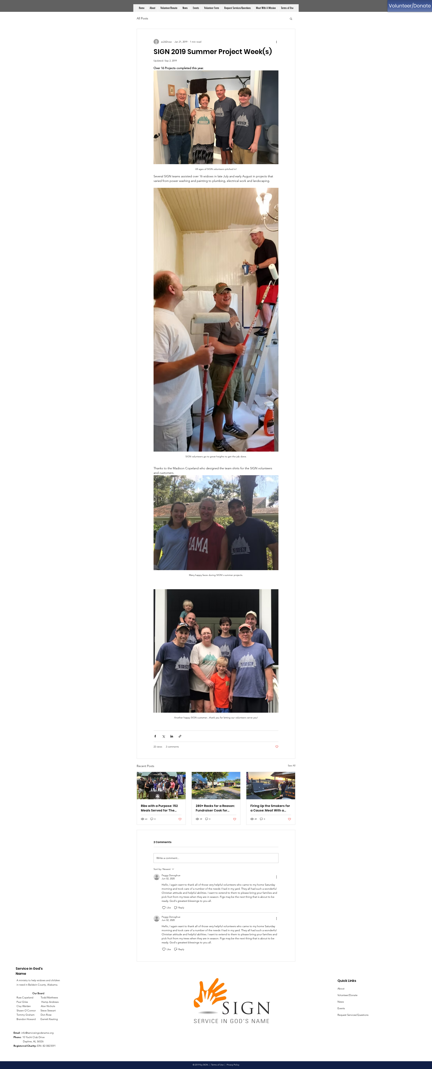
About (341, 988)
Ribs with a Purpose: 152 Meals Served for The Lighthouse (159, 808)
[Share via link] (180, 736)
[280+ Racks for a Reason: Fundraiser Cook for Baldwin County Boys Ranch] (216, 785)
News (341, 1001)
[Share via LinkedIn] (171, 736)
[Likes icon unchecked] (164, 908)
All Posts (142, 18)
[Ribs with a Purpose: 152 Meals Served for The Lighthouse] (161, 785)
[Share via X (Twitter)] (163, 736)
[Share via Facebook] (155, 736)
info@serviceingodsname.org (37, 1032)
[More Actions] (276, 877)
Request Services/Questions (353, 1014)
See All (291, 765)
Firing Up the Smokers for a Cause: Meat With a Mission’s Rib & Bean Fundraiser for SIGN (270, 808)
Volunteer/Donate (347, 995)
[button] (291, 18)
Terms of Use (217, 1064)
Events (341, 1008)
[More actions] (276, 42)
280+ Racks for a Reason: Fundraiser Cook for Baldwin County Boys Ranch (215, 808)
